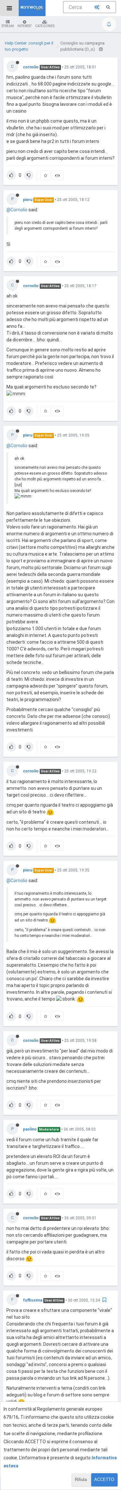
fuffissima (32, 1300)
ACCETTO (104, 1479)
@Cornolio (16, 209)
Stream (8, 26)
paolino (30, 1129)
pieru (27, 199)
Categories (45, 26)
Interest (24, 26)
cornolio (31, 67)
